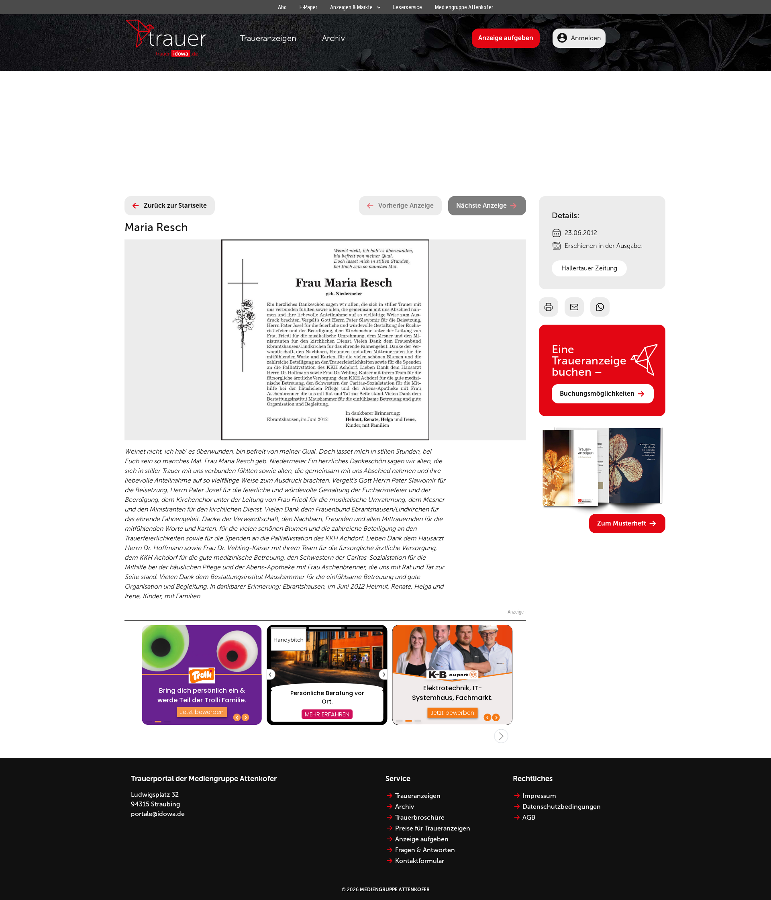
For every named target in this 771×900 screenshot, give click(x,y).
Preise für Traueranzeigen (432, 828)
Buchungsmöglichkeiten (597, 393)
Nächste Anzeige (481, 205)
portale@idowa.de (158, 813)
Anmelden (586, 38)
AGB (528, 817)
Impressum (539, 795)
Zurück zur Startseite (175, 205)
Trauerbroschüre (420, 817)
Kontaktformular (419, 860)
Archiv (333, 38)
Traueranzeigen (268, 38)
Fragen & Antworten (425, 850)
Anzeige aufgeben (505, 38)
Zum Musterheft (621, 523)
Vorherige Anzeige (406, 205)
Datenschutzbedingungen (561, 806)
